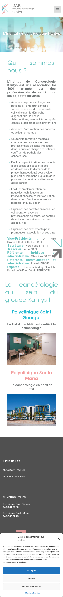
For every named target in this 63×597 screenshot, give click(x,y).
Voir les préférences (31, 586)
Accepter (31, 570)
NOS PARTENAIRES (14, 477)
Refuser (31, 578)
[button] (58, 538)
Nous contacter (14, 470)
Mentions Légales (32, 593)
